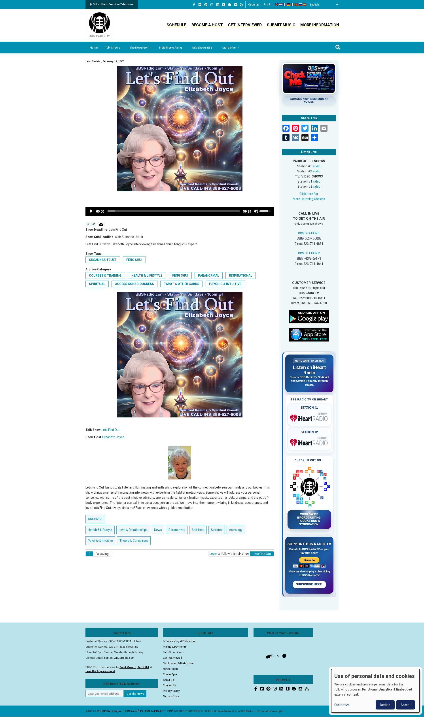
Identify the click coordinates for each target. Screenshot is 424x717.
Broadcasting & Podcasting (179, 641)
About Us (168, 679)
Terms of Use (171, 696)
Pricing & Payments (175, 646)
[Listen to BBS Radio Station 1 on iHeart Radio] (309, 417)
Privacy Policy (171, 690)
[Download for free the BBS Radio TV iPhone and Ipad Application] (309, 334)
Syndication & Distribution (178, 663)
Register (253, 4)
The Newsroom (139, 47)
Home (94, 47)
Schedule (176, 25)
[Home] (99, 25)
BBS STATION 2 (309, 253)
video (316, 181)
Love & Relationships (133, 530)
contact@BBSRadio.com (119, 657)
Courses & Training (105, 275)
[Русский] (301, 4)
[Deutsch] (289, 4)
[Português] (297, 4)
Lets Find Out (111, 430)
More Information (319, 25)
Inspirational (240, 275)
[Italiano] (293, 4)
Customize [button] (342, 705)
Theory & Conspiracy (133, 540)
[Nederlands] (281, 4)
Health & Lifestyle (146, 275)
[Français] (285, 4)
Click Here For (308, 194)
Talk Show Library (173, 652)
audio (316, 166)
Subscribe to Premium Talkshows (113, 4)
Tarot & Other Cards (181, 284)
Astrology (235, 530)
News (158, 530)
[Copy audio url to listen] (93, 224)
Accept (406, 705)
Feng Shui (134, 260)
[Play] (91, 211)
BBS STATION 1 (309, 233)
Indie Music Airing (170, 47)
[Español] (305, 4)
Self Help (198, 530)
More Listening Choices (309, 199)
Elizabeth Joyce (113, 437)
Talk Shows (112, 47)
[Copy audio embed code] (88, 224)
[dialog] (375, 691)
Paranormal (208, 275)
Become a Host (207, 25)
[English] (277, 4)
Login (213, 553)
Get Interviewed (245, 25)
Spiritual (97, 284)
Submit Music (281, 25)
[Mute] (256, 211)
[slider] (174, 211)
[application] (179, 211)
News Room (170, 668)
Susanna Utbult (102, 260)
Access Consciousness (134, 284)
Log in (267, 4)
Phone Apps (170, 674)
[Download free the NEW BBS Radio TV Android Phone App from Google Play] (309, 316)
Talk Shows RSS (202, 47)
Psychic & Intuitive (225, 284)
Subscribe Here (309, 584)
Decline (385, 705)
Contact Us (170, 685)
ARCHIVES (95, 519)
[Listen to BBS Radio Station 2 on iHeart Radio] (309, 441)
